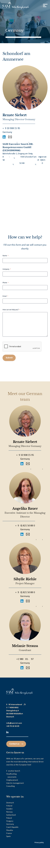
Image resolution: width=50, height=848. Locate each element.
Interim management (15, 783)
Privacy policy (39, 843)
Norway (9, 812)
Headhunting (11, 774)
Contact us (14, 744)
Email (5, 296)
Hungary (9, 821)
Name (5, 256)
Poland (9, 818)
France (9, 833)
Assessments (11, 777)
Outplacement (12, 780)
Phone (6, 283)
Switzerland (11, 815)
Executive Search (13, 771)
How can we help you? (11, 310)
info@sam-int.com (14, 723)
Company (7, 269)
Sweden (9, 809)
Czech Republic (12, 827)
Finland (9, 806)
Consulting (10, 786)
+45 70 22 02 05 (12, 726)
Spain (8, 836)
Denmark (10, 803)
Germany (10, 824)
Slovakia (9, 830)
